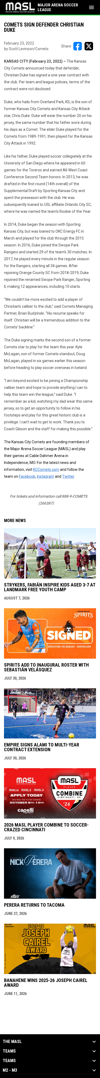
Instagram (45, 476)
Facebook (27, 476)
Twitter (68, 476)
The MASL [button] (12, 1042)
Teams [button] (9, 1051)
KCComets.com (46, 469)
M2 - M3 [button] (10, 1070)
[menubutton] (91, 7)
